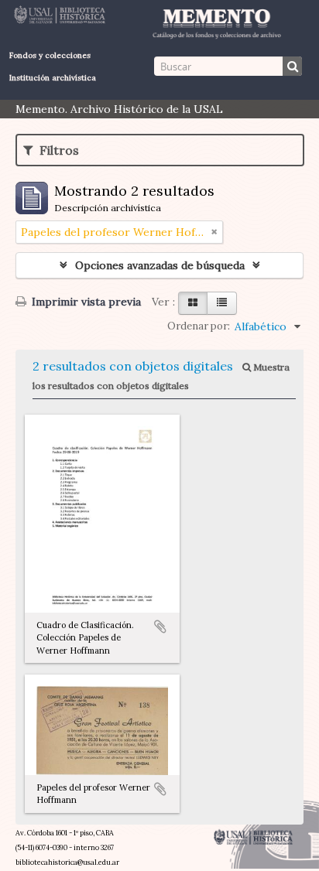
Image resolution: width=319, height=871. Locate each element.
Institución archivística (52, 78)
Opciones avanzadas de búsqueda (160, 265)
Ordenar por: (198, 326)
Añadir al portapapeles (160, 626)
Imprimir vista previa (85, 302)
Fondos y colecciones (50, 55)
